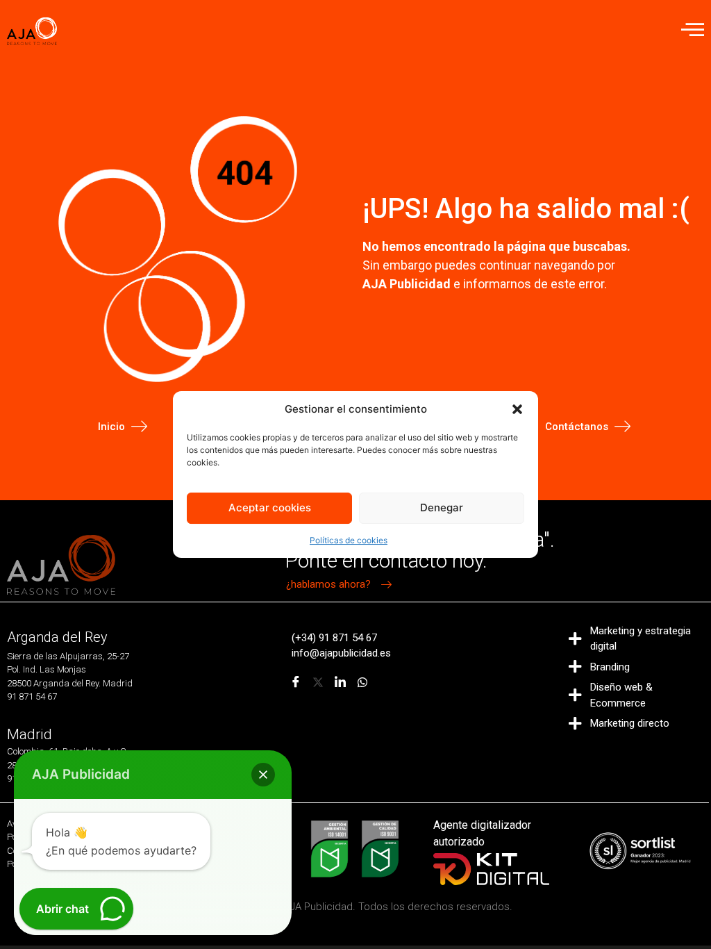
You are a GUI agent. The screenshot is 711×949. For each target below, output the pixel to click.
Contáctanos (576, 426)
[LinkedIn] (340, 682)
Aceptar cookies (269, 507)
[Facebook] (296, 682)
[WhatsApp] (362, 682)
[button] (517, 409)
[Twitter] (318, 682)
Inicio (111, 426)
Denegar (441, 507)
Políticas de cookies (348, 540)
